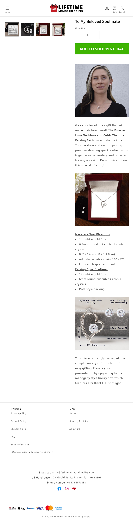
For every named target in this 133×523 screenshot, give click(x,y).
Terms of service (20, 444)
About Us (74, 428)
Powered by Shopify (82, 516)
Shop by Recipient (79, 421)
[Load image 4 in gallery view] (58, 29)
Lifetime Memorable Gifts (61, 516)
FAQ (13, 436)
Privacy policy (18, 413)
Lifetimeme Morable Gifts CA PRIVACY (32, 452)
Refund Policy (18, 421)
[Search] (122, 8)
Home (72, 413)
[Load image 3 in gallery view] (43, 29)
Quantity (80, 28)
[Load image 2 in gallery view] (27, 29)
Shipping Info (18, 428)
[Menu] (7, 8)
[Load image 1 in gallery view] (12, 29)
